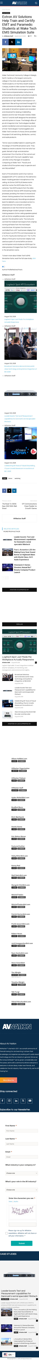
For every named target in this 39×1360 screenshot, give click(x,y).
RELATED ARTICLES (11, 529)
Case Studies (6, 9)
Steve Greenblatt (18, 963)
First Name (10, 1125)
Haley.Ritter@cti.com (19, 856)
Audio (16, 1318)
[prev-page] (3, 577)
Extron (10, 478)
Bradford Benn (17, 807)
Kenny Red (15, 866)
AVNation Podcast (18, 778)
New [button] (10, 1201)
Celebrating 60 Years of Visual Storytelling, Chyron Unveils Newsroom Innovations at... (25, 703)
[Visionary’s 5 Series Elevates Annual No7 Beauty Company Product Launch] (7, 567)
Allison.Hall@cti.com (19, 759)
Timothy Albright (17, 982)
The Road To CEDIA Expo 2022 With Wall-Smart (9, 506)
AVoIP (16, 1332)
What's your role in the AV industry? (20, 1181)
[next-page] (7, 577)
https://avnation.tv (16, 977)
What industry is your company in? (20, 1165)
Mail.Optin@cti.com (19, 875)
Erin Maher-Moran (18, 836)
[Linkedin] (18, 42)
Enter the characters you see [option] (21, 1198)
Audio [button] (16, 1201)
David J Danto (16, 827)
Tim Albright (16, 972)
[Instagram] (9, 1101)
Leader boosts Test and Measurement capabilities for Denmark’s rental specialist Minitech (19, 1293)
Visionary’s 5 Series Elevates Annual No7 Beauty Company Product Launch (24, 1328)
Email (7, 1152)
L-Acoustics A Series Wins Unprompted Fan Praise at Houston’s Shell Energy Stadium (25, 1341)
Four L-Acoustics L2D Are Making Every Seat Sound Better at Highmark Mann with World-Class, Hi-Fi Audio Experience (24, 555)
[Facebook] (5, 42)
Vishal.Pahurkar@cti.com (21, 1002)
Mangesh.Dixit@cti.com (20, 885)
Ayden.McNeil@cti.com (20, 798)
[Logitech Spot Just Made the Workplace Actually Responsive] (19, 641)
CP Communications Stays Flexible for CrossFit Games (29, 506)
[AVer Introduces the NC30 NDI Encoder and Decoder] (7, 714)
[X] (12, 42)
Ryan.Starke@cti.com (19, 953)
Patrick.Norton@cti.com (20, 914)
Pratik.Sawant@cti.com (20, 924)
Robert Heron (16, 934)
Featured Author (18, 846)
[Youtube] (30, 1101)
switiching (17, 478)
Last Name (10, 1139)
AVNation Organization (20, 768)
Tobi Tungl (15, 992)
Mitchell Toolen (17, 895)
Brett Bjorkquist (17, 817)
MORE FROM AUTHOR (11, 531)
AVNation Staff (8, 36)
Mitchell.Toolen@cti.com (20, 904)
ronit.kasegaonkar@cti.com (22, 943)
